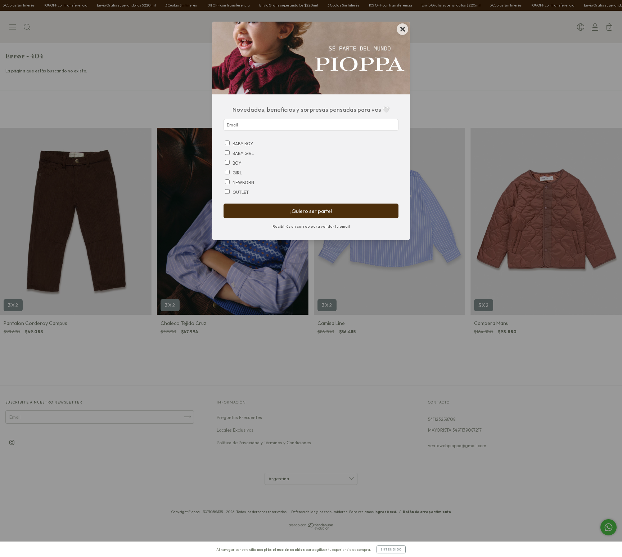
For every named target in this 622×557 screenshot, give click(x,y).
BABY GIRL (243, 153)
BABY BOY (243, 143)
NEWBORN (243, 182)
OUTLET (241, 192)
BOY (237, 163)
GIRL (237, 172)
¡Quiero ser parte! (311, 211)
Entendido (391, 549)
